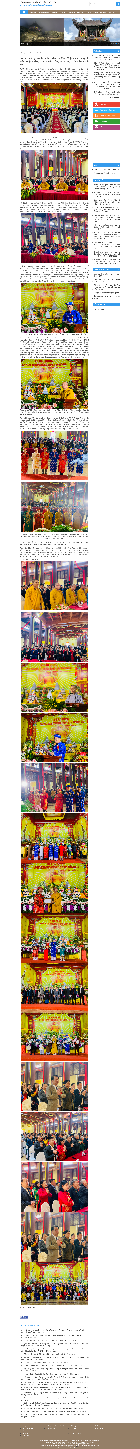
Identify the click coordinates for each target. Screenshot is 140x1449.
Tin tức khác (41, 53)
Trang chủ (24, 53)
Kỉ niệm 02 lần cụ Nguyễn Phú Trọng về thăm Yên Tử (43, 1362)
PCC (76, 1447)
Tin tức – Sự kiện (28, 1428)
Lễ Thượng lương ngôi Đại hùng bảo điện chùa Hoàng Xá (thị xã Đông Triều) (52, 1411)
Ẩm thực (103, 12)
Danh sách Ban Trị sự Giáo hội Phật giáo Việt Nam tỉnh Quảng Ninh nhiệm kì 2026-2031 (107, 202)
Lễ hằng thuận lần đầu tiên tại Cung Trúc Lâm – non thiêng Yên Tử (48, 1374)
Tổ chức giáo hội (43, 12)
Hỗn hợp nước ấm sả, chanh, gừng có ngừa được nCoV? (107, 280)
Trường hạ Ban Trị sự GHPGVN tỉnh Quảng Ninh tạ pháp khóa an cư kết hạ (107, 194)
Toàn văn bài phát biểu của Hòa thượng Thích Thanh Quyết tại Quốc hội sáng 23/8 (107, 187)
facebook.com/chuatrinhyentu (104, 173)
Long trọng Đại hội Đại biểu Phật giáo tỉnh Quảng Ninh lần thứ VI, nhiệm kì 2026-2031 (107, 210)
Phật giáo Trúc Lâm (52, 1428)
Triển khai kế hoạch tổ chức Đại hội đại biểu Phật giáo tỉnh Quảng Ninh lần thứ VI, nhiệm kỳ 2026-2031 (107, 254)
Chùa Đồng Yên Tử (27, 44)
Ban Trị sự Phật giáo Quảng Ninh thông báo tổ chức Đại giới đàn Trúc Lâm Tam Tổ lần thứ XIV (107, 57)
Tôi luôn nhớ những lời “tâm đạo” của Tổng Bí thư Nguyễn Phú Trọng (49, 1365)
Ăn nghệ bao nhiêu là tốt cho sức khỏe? (107, 297)
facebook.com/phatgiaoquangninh (106, 169)
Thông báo (32, 12)
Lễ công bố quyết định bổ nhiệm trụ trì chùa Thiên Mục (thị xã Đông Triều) (50, 1408)
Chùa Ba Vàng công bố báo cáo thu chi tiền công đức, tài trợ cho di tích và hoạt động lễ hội (56, 1398)
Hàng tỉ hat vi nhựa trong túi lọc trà (106, 293)
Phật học (80, 12)
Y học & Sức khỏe (76, 1431)
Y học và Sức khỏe (92, 12)
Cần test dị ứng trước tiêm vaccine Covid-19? (107, 275)
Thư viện (111, 12)
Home (24, 12)
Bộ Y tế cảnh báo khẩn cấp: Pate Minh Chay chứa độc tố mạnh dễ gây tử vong (107, 287)
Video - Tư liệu (99, 1428)
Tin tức (63, 12)
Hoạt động (71, 12)
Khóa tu (25, 1431)
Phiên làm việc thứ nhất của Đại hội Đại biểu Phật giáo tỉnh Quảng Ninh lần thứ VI (107, 227)
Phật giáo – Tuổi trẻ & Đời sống (56, 1426)
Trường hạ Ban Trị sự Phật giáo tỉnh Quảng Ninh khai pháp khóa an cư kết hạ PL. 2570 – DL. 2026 (107, 262)
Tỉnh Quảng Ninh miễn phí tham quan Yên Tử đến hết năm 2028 (47, 1340)
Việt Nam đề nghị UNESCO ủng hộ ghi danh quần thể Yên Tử (46, 1354)
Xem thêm (114, 97)
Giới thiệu (55, 12)
